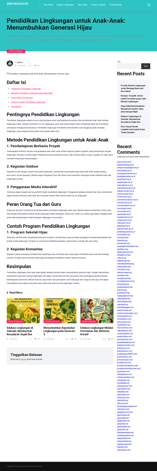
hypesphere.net (123, 450)
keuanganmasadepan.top (127, 246)
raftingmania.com (124, 374)
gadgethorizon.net (125, 412)
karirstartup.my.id (124, 170)
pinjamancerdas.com (126, 345)
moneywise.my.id (124, 202)
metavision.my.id (124, 197)
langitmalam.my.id (124, 182)
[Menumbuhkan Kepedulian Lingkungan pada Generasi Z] (60, 310)
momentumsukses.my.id (127, 200)
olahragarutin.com (124, 330)
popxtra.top (122, 290)
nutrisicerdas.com (124, 328)
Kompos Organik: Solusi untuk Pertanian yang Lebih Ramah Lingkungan (133, 99)
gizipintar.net (122, 424)
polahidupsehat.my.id (126, 232)
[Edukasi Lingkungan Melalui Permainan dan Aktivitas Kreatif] (96, 310)
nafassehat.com (124, 322)
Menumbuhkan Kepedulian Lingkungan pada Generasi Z (59, 331)
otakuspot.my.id (124, 223)
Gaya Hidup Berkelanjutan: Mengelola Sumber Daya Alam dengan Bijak (133, 109)
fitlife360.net (122, 400)
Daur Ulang (48, 5)
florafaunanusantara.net (127, 406)
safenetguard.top (124, 301)
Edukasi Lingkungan (65, 5)
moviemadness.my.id (126, 205)
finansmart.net (123, 394)
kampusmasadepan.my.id (128, 167)
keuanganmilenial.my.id (127, 173)
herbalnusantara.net (125, 432)
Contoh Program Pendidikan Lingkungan (28, 102)
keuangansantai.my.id (126, 176)
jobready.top (122, 240)
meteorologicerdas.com (127, 313)
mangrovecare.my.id (125, 191)
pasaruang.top (123, 284)
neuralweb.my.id (124, 214)
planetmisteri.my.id (125, 229)
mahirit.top (121, 258)
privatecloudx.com (125, 360)
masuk (23, 359)
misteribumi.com (124, 319)
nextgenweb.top (124, 278)
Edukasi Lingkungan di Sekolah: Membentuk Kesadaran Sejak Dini (20, 331)
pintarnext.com (123, 348)
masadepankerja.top (125, 264)
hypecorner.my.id (124, 162)
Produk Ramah (115, 5)
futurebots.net (123, 409)
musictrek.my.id (123, 211)
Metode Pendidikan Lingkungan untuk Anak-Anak (32, 93)
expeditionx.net (123, 389)
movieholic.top (123, 269)
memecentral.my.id (125, 194)
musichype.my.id (124, 208)
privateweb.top (123, 293)
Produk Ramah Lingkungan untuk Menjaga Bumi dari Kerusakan (133, 88)
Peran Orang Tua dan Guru (22, 97)
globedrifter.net (123, 427)
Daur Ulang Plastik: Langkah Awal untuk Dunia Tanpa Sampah (133, 129)
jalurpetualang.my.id (125, 165)
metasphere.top (124, 266)
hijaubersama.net (124, 444)
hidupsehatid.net (124, 441)
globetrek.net (122, 429)
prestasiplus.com (124, 357)
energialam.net (123, 380)
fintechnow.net (123, 397)
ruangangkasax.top (125, 296)
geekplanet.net (123, 421)
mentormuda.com (124, 310)
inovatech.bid (122, 237)
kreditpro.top (122, 249)
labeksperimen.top (125, 252)
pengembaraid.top (125, 287)
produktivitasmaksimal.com (129, 368)
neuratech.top (123, 275)
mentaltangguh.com (125, 307)
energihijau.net (123, 383)
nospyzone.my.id (124, 220)
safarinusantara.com (125, 377)
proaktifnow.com (124, 362)
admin (19, 62)
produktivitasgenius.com (127, 365)
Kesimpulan (16, 106)
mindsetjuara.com (124, 316)
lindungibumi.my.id (125, 185)
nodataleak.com (124, 325)
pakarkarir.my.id (123, 226)
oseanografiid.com (125, 333)
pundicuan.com (123, 371)
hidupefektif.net (124, 438)
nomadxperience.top (126, 281)
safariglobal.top (124, 298)
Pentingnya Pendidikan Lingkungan (26, 89)
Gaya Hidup (82, 5)
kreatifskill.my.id (124, 179)
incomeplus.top (123, 234)
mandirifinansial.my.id (126, 188)
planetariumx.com (124, 351)
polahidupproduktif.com (127, 354)
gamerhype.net (123, 415)
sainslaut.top (122, 304)
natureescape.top (124, 272)
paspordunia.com (124, 336)
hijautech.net (122, 447)
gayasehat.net (123, 418)
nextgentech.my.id (124, 217)
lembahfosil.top (124, 255)
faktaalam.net (123, 392)
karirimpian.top (123, 243)
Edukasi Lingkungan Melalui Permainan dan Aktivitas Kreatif (96, 331)
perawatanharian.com (126, 342)
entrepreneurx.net (124, 386)
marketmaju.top (123, 261)
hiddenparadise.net (125, 435)
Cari (118, 62)
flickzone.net (122, 403)
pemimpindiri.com (124, 339)
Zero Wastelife (17, 3)
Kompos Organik (98, 5)
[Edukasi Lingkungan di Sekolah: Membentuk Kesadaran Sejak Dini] (23, 310)
